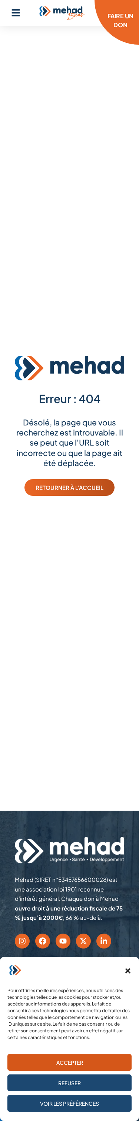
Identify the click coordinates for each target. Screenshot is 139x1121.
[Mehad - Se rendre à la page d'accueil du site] (69, 850)
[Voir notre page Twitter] (83, 941)
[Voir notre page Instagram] (22, 941)
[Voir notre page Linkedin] (103, 941)
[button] (128, 971)
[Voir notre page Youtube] (63, 941)
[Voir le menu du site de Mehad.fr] (15, 13)
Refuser (69, 1083)
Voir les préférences (69, 1103)
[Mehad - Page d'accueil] (62, 12)
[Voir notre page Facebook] (42, 941)
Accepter (69, 1062)
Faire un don (120, 20)
